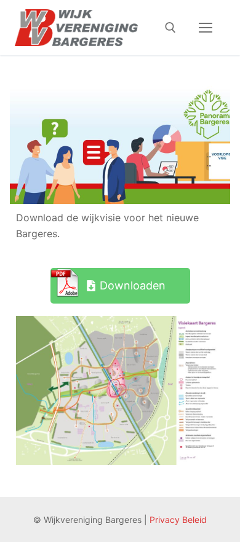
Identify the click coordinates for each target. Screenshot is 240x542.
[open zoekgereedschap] (170, 27)
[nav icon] (205, 28)
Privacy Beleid (178, 519)
